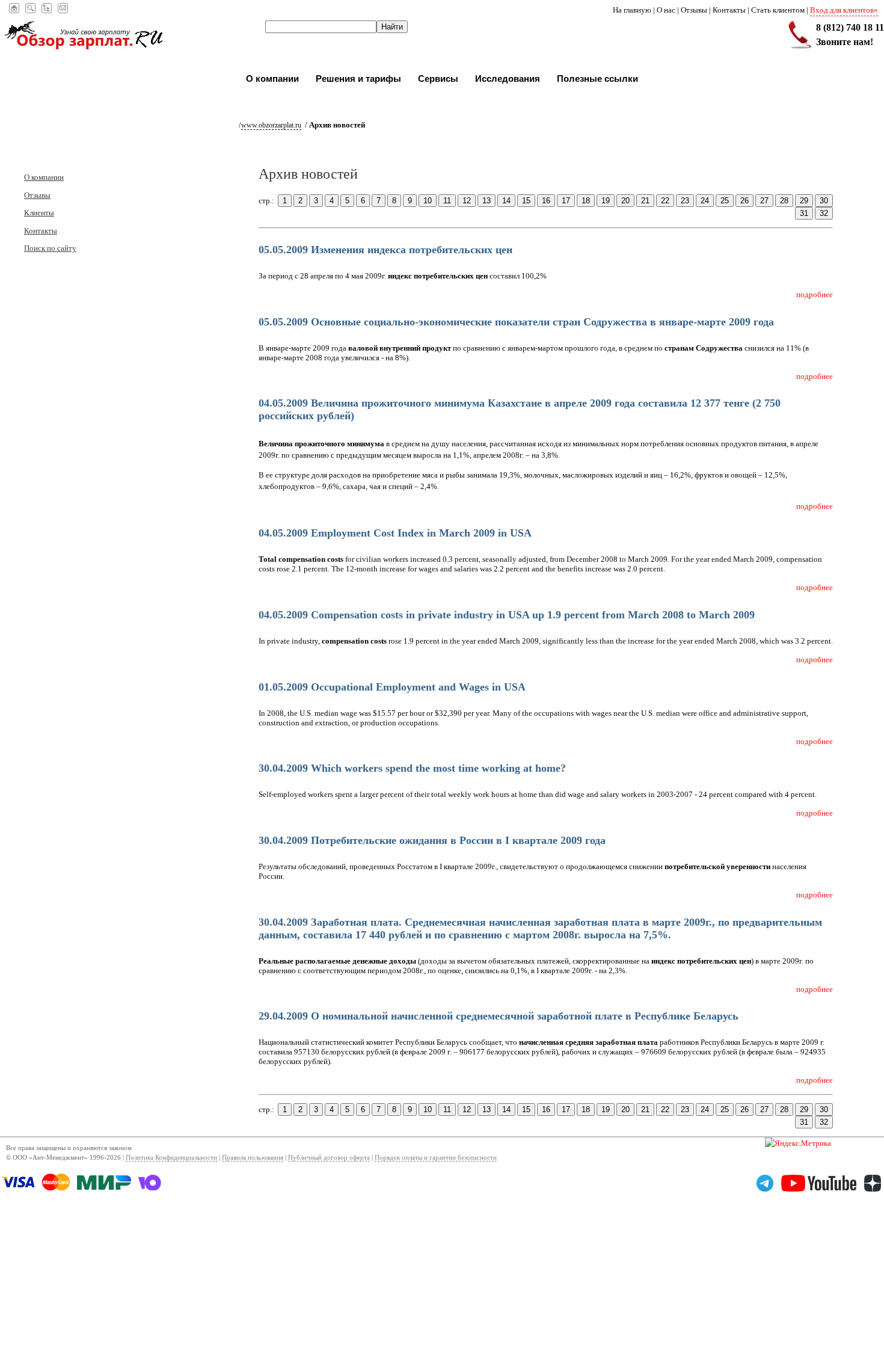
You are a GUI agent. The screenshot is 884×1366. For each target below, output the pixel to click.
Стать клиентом (778, 9)
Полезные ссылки (597, 78)
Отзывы (694, 9)
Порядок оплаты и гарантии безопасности (436, 1157)
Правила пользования (252, 1157)
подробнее (814, 294)
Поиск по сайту (50, 248)
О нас (666, 9)
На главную (632, 9)
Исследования (507, 78)
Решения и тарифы (358, 78)
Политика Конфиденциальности (171, 1157)
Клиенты (39, 212)
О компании (272, 78)
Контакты (729, 9)
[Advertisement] (361, 1282)
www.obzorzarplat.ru (271, 125)
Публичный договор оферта (329, 1157)
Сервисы (438, 78)
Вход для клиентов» (844, 9)
